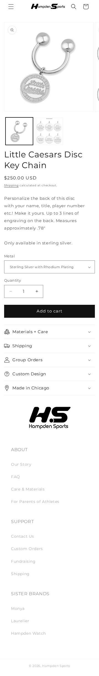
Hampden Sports (56, 666)
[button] (11, 7)
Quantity (12, 280)
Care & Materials (28, 489)
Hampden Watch (28, 633)
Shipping (11, 185)
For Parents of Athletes (35, 501)
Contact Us (22, 536)
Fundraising (23, 561)
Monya (18, 608)
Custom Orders (27, 548)
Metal (9, 256)
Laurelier (20, 620)
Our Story (21, 464)
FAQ (15, 476)
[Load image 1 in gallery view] (19, 131)
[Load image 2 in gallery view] (49, 131)
